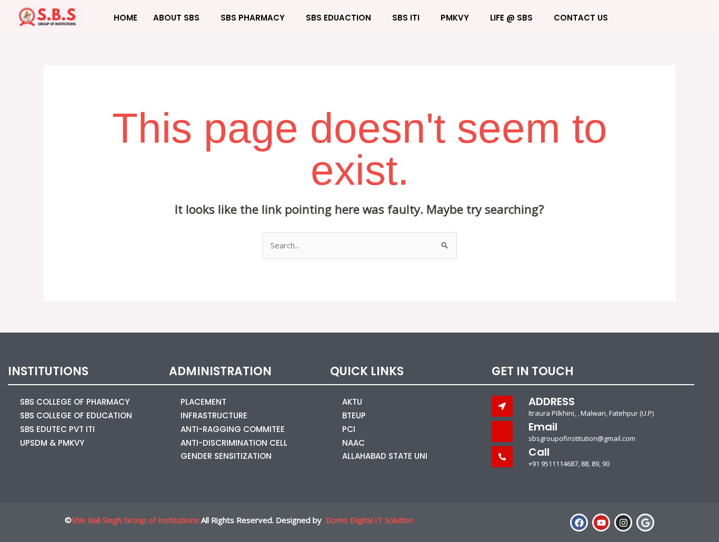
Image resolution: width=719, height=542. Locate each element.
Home (125, 17)
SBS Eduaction (338, 17)
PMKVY (455, 17)
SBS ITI (406, 17)
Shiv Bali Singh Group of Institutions (135, 520)
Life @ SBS (511, 17)
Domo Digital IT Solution (369, 520)
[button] (671, 16)
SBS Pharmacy (253, 17)
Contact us (581, 17)
